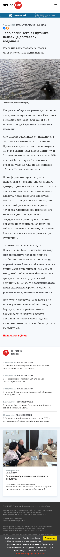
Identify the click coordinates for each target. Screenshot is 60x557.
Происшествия (25, 25)
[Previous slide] (6, 446)
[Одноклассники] (7, 28)
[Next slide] (53, 446)
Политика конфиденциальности (30, 553)
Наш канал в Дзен (15, 335)
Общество (11, 473)
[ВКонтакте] (4, 28)
